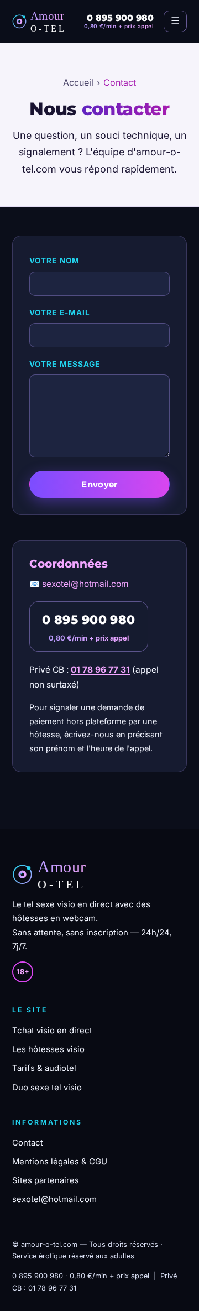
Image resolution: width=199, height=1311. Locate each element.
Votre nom (54, 260)
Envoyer (99, 484)
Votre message (64, 364)
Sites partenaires (45, 1180)
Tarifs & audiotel (44, 1068)
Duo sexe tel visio (47, 1087)
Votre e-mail (59, 312)
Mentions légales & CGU (59, 1162)
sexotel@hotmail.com (85, 584)
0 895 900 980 (88, 619)
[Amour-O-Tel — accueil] (43, 21)
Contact (27, 1143)
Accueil (78, 82)
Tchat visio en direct (52, 1031)
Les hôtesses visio (48, 1049)
